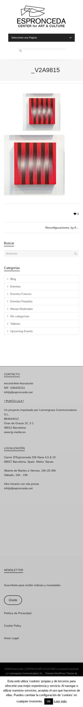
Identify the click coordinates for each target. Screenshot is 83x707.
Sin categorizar (19, 316)
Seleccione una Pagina (24, 37)
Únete (13, 600)
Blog (13, 279)
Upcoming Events (21, 331)
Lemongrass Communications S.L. (26, 673)
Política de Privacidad (17, 613)
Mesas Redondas (21, 308)
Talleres (15, 323)
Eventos (15, 286)
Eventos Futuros (20, 293)
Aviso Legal (11, 638)
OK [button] (49, 701)
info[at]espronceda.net (18, 392)
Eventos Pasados (21, 301)
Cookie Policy (12, 625)
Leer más (60, 701)
